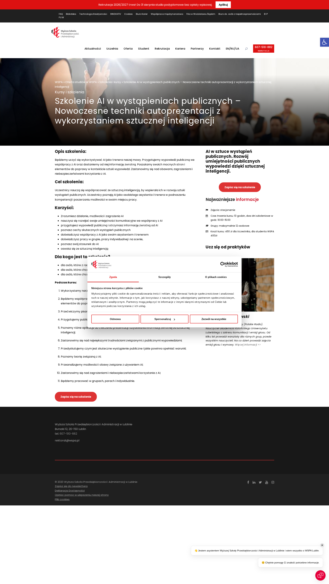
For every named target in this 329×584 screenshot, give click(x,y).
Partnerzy (197, 49)
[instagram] (272, 482)
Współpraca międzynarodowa (167, 14)
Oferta (128, 49)
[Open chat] (320, 575)
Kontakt (214, 49)
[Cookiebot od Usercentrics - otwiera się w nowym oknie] (223, 264)
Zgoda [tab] (113, 277)
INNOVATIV (115, 14)
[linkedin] (254, 482)
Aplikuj (223, 5)
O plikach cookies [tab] (216, 277)
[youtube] (266, 482)
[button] (324, 42)
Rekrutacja (162, 49)
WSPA (59, 82)
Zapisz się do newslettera (71, 486)
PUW (61, 17)
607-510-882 (263, 48)
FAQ (61, 14)
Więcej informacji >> (248, 344)
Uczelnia (112, 49)
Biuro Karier (142, 14)
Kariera (180, 49)
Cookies (128, 14)
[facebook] (248, 482)
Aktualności (92, 49)
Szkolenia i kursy (110, 82)
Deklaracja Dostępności (70, 490)
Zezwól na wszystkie (214, 319)
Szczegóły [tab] (164, 277)
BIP (266, 14)
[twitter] (260, 482)
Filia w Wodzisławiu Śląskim (200, 14)
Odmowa (115, 319)
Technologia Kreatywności (93, 14)
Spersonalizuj (162, 319)
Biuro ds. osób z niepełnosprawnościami (239, 14)
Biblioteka (71, 14)
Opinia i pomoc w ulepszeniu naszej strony (82, 495)
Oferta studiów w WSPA (81, 82)
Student (143, 49)
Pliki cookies (62, 499)
